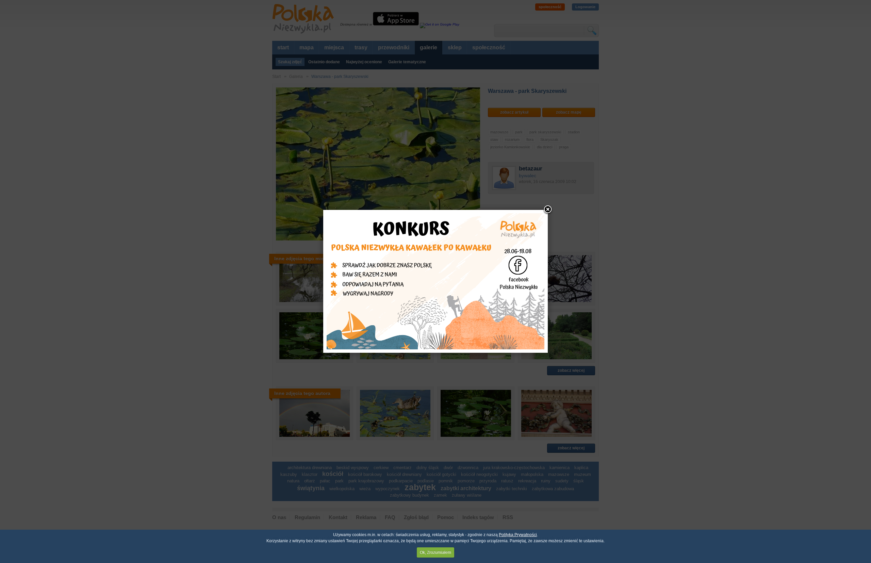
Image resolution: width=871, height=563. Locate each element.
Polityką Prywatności (518, 534)
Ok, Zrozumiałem (435, 552)
